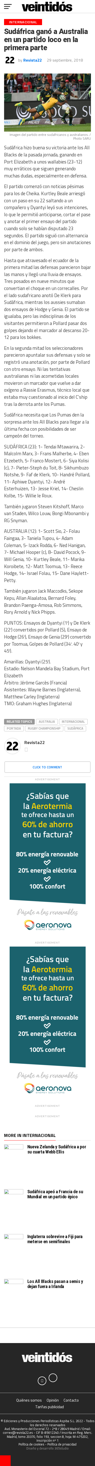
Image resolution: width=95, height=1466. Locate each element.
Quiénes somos (29, 1400)
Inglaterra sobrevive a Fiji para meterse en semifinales (55, 1239)
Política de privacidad (62, 1444)
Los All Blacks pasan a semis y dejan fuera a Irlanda (55, 1284)
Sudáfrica (75, 728)
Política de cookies (31, 1444)
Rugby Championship (44, 728)
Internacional (73, 721)
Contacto (71, 1400)
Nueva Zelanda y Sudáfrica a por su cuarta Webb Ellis (56, 1149)
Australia (47, 721)
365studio (61, 1448)
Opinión (53, 1400)
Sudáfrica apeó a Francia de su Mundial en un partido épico (55, 1194)
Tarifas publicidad (49, 1407)
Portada (14, 728)
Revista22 (32, 60)
